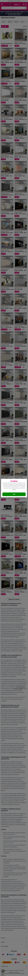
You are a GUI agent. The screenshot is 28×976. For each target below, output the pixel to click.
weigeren (14, 489)
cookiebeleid (22, 486)
